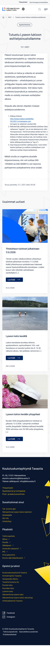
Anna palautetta (8, 555)
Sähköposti (6, 545)
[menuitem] (24, 2)
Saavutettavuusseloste (28, 631)
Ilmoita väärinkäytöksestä (12, 558)
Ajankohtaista (24, 24)
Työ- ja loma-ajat (9, 509)
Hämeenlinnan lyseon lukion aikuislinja (17, 598)
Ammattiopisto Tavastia (11, 576)
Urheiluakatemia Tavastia (12, 601)
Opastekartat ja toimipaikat (13, 491)
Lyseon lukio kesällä (16, 336)
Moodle (5, 542)
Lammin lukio (7, 591)
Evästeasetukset (9, 634)
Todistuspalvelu (8, 536)
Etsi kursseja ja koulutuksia (39, 2)
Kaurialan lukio (8, 588)
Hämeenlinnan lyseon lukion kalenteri (17, 512)
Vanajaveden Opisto (10, 579)
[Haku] (39, 9)
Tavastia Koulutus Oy (10, 582)
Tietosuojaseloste (10, 631)
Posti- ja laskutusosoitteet (13, 494)
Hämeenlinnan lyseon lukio (12, 594)
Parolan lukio (7, 585)
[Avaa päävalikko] (46, 9)
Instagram (11, 617)
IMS (3, 552)
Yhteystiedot (23, 2)
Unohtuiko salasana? (10, 548)
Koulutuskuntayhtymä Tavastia (14, 573)
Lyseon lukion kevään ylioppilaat (23, 414)
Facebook (11, 613)
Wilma (4, 539)
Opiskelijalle (7, 515)
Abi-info (5, 518)
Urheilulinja (6, 521)
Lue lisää (11, 280)
